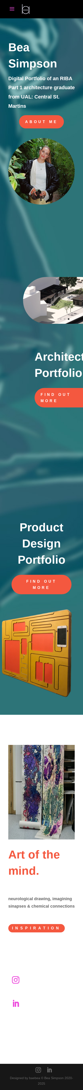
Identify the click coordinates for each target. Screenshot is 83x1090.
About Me (41, 122)
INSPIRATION (36, 928)
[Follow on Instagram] (15, 979)
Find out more (41, 584)
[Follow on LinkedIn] (15, 1003)
